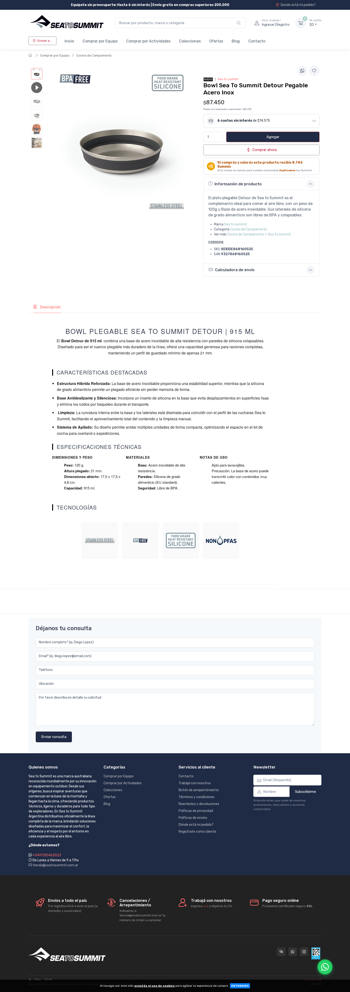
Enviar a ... (45, 40)
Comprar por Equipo (100, 41)
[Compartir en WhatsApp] (302, 71)
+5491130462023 (47, 855)
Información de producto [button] (238, 184)
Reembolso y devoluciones (199, 804)
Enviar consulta (53, 737)
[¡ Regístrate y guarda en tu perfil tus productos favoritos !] (314, 71)
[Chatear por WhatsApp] (325, 967)
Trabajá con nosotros (195, 783)
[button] (261, 121)
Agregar (272, 137)
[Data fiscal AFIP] (315, 953)
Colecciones (190, 41)
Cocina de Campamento (94, 55)
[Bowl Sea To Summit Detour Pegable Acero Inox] (36, 73)
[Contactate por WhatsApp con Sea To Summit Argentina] (292, 951)
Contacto (256, 41)
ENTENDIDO (240, 985)
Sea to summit (235, 224)
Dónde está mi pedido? (196, 825)
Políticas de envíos (193, 818)
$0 (315, 23)
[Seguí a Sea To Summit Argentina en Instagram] (304, 951)
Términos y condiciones (197, 797)
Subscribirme (305, 791)
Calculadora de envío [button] (235, 270)
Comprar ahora (264, 150)
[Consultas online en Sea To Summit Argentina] (281, 951)
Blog (236, 41)
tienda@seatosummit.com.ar (55, 865)
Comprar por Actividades (148, 41)
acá (205, 906)
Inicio (69, 41)
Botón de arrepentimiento (199, 790)
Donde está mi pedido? (298, 5)
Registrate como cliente (197, 832)
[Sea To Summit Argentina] (67, 23)
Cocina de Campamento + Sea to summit (259, 234)
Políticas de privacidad (196, 811)
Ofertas (216, 41)
